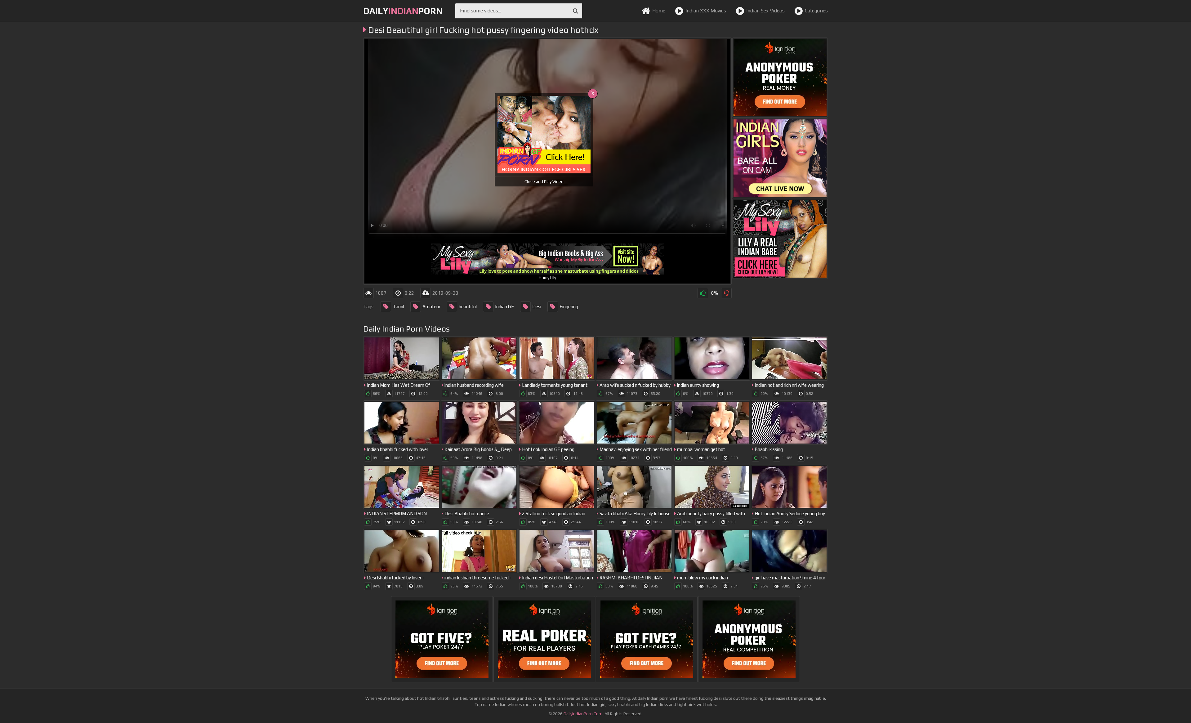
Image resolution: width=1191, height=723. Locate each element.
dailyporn (403, 11)
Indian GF (504, 306)
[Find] (575, 11)
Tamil (398, 306)
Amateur (431, 306)
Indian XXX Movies (705, 11)
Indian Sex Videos (765, 11)
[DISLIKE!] (726, 293)
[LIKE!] (703, 293)
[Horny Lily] (780, 239)
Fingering (569, 306)
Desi (536, 306)
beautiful (468, 306)
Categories (816, 11)
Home (658, 11)
